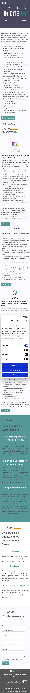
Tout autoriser (15, 365)
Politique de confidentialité (20, 691)
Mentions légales (7, 691)
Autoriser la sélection (15, 370)
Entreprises (16, 688)
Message (4, 649)
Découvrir (5, 224)
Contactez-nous (8, 118)
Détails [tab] (13, 320)
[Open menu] (27, 3)
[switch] (26, 350)
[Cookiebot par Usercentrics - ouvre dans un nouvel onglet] (22, 317)
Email (3, 640)
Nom (3, 626)
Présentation (8, 688)
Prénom (4, 635)
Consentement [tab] (5, 320)
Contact (23, 688)
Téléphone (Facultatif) (8, 644)
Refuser (15, 374)
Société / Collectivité (7, 630)
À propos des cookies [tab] (22, 320)
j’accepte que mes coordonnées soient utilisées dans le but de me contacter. (12, 658)
